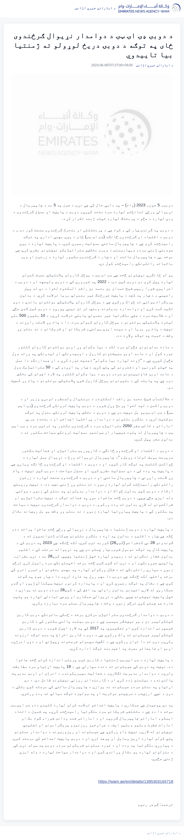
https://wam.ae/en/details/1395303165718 (135, 781)
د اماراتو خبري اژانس (163, 833)
